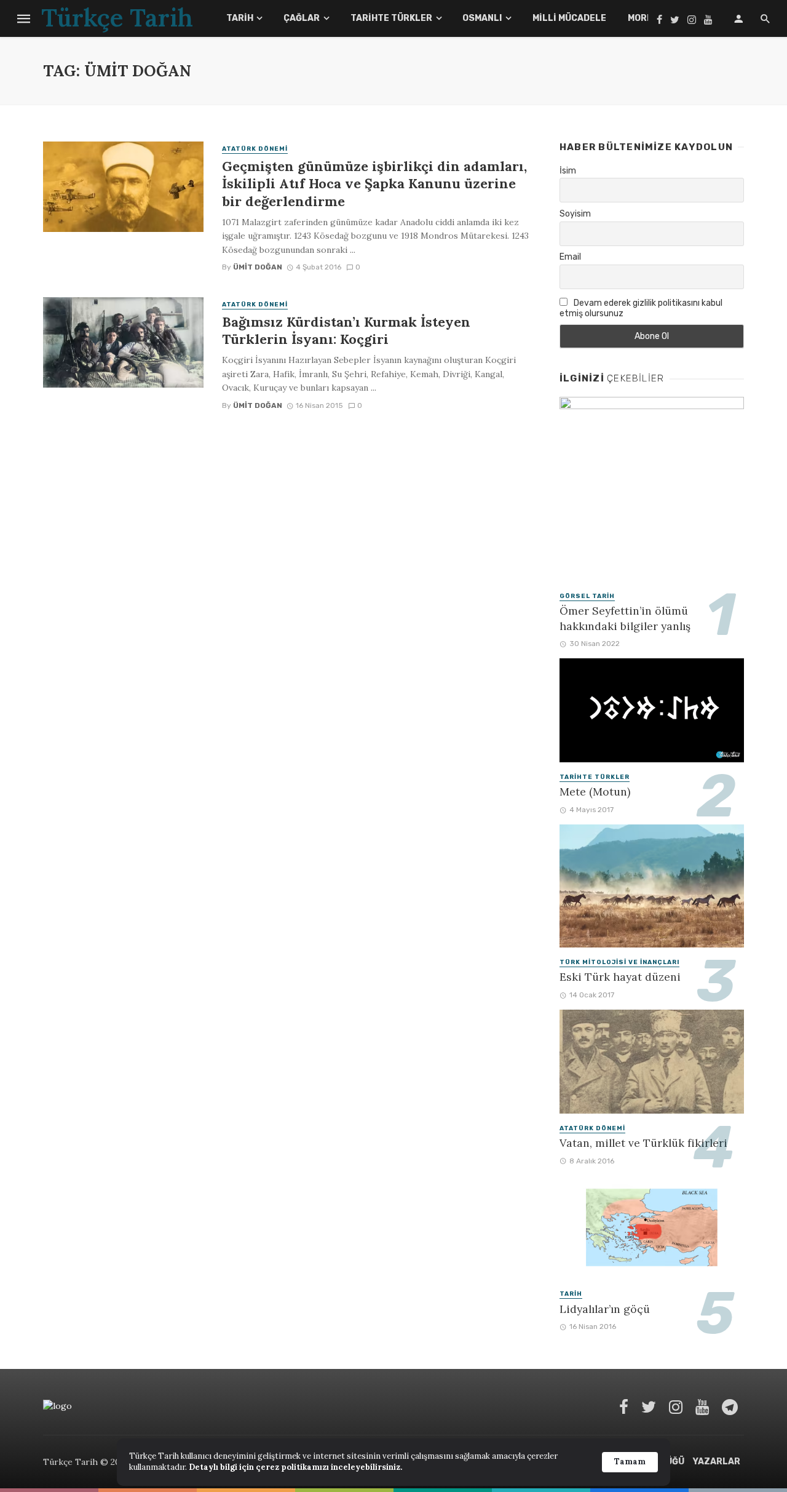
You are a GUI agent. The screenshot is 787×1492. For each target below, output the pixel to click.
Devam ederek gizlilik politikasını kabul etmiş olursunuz (641, 308)
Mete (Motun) (595, 791)
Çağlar (301, 18)
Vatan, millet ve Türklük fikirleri (643, 1143)
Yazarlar (716, 1461)
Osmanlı (482, 18)
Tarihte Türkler (391, 18)
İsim (568, 171)
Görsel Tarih (587, 596)
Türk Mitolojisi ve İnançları (619, 962)
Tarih (239, 18)
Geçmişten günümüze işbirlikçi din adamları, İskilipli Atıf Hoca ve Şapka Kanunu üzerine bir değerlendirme (374, 184)
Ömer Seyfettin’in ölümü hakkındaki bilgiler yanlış (625, 618)
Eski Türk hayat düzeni (620, 977)
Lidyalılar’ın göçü (605, 1309)
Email (570, 257)
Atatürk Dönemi (255, 149)
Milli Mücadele (569, 18)
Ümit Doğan (257, 267)
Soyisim (575, 214)
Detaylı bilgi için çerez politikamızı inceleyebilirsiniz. (295, 1467)
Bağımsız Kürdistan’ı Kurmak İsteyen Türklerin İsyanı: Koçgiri (346, 330)
